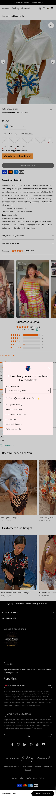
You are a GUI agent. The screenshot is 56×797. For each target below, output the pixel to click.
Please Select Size (43, 793)
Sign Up (10, 604)
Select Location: (12, 386)
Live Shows (31, 604)
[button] (48, 367)
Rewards (20, 604)
